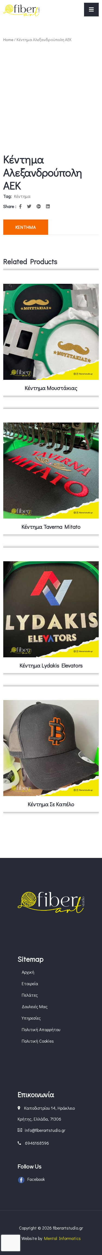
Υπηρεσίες (31, 1018)
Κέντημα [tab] (26, 227)
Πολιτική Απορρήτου (41, 1029)
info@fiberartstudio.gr (45, 1130)
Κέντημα (22, 196)
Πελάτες (30, 995)
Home (8, 39)
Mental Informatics (62, 1238)
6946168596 (37, 1143)
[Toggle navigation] (91, 9)
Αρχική (28, 972)
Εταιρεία (30, 983)
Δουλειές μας (35, 1006)
